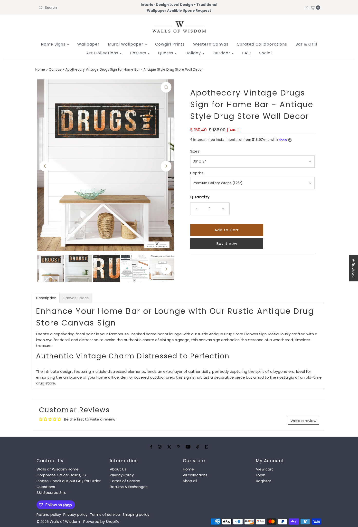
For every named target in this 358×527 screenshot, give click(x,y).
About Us (118, 469)
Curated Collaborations (262, 44)
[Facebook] (151, 447)
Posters (139, 53)
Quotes (166, 53)
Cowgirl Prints (170, 44)
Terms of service (105, 514)
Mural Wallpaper (126, 44)
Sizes (194, 151)
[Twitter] (169, 447)
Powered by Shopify (101, 521)
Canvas (55, 69)
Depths (196, 172)
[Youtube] (188, 447)
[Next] (166, 166)
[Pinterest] (178, 447)
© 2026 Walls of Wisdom (58, 521)
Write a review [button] (303, 420)
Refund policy (49, 514)
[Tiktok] (197, 447)
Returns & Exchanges (129, 486)
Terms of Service (125, 480)
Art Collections (103, 53)
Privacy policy (75, 514)
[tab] (46, 298)
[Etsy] (206, 447)
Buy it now (227, 243)
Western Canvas (210, 44)
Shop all (190, 480)
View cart (264, 469)
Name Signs (54, 44)
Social (265, 53)
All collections (195, 475)
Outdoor (222, 53)
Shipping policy (135, 514)
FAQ (246, 53)
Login (260, 475)
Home (40, 69)
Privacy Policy (122, 475)
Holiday (193, 53)
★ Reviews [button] (353, 268)
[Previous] (45, 166)
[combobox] (83, 7)
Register (263, 480)
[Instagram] (159, 447)
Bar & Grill (306, 44)
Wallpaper (88, 44)
